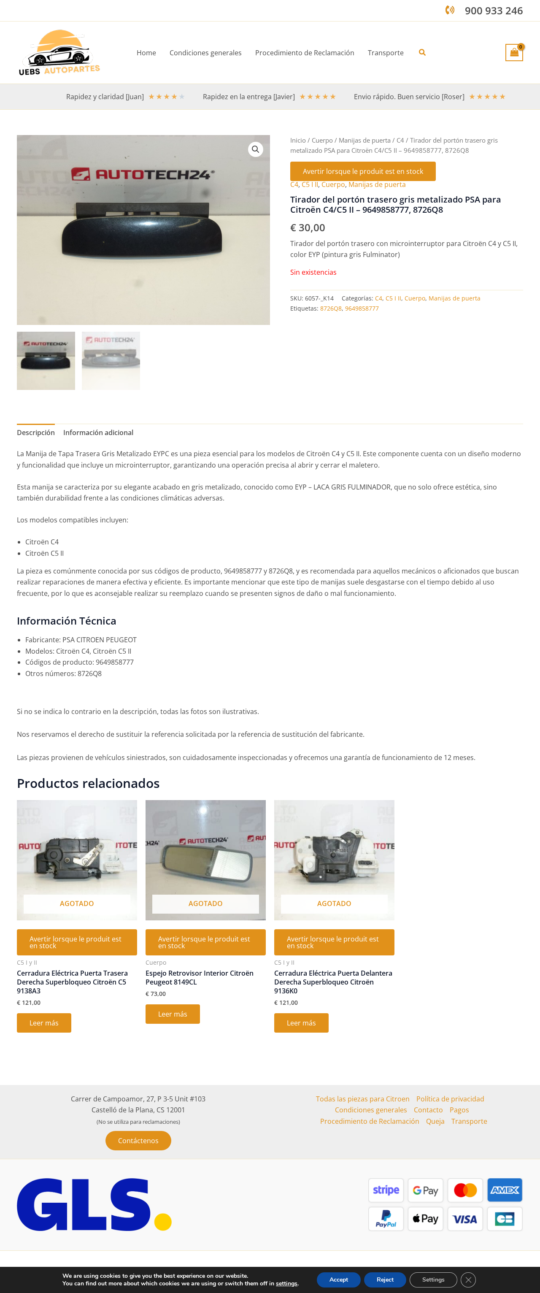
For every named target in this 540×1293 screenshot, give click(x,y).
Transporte (469, 1121)
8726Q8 (331, 308)
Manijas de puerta (365, 140)
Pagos (459, 1109)
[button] (423, 52)
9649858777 (362, 308)
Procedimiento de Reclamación (369, 1121)
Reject (385, 1280)
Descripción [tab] (36, 432)
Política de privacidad (450, 1099)
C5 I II (310, 184)
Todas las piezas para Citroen (363, 1099)
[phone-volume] (449, 9)
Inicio (298, 140)
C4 (400, 140)
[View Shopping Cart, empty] (514, 52)
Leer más (44, 1023)
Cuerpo (322, 140)
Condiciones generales (371, 1109)
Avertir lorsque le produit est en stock (363, 171)
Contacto (428, 1109)
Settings (433, 1280)
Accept (338, 1280)
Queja (435, 1121)
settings (286, 1284)
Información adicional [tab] (98, 432)
